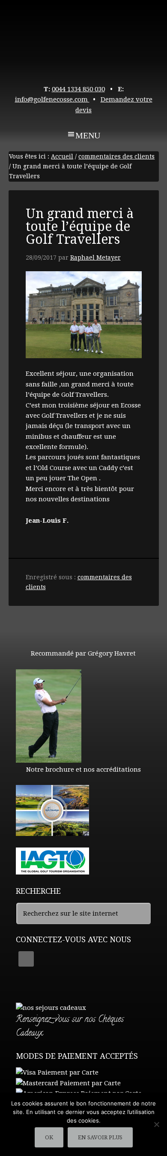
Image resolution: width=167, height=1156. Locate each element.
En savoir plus (100, 1137)
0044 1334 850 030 (78, 89)
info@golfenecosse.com (52, 99)
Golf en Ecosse (84, 38)
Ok (49, 1137)
